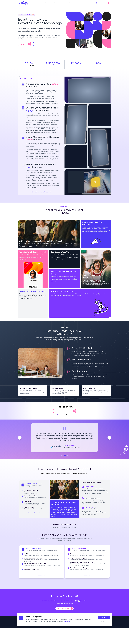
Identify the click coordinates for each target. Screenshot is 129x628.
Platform (47, 3)
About (65, 3)
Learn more (67, 621)
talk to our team (61, 415)
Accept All (105, 617)
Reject (105, 622)
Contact (71, 3)
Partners (56, 3)
